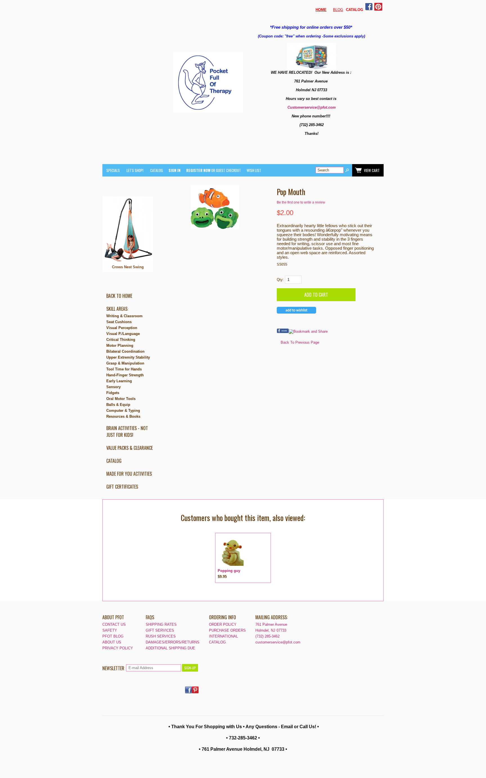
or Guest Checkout (213, 170)
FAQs (150, 617)
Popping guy (229, 571)
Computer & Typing (123, 410)
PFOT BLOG (112, 636)
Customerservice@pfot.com (311, 107)
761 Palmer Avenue (271, 624)
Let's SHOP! (135, 170)
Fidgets (112, 393)
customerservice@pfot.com (277, 642)
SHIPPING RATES (161, 624)
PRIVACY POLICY (117, 648)
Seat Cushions (119, 322)
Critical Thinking (120, 339)
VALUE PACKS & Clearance (129, 447)
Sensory (113, 387)
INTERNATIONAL (223, 636)
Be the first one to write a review (301, 202)
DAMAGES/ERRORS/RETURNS (172, 642)
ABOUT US (111, 642)
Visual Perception (121, 328)
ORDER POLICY (223, 624)
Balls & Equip (118, 405)
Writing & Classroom (124, 316)
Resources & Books (123, 416)
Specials (113, 170)
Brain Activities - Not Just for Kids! (127, 431)
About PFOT (113, 617)
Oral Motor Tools (121, 399)
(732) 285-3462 (267, 636)
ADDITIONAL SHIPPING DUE (170, 648)
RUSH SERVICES (161, 636)
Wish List (254, 170)
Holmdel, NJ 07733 (270, 630)
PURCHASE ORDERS (227, 630)
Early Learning (119, 381)
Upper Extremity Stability (128, 357)
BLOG (338, 10)
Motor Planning (119, 345)
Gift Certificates (122, 486)
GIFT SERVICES (160, 630)
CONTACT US (114, 624)
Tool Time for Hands (124, 369)
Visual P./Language (123, 334)
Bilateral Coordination (125, 351)
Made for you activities (129, 473)
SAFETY (109, 630)
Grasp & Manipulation (125, 363)
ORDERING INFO (222, 617)
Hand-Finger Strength (125, 375)
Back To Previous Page (300, 342)
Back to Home (119, 295)
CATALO (353, 10)
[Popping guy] (232, 566)
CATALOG (156, 170)
